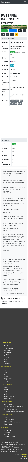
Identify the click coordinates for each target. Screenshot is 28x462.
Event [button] (12, 100)
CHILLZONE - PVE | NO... (11, 410)
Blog (5, 391)
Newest (6, 347)
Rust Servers (5, 2)
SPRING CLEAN (8, 425)
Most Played (7, 352)
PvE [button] (12, 103)
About (6, 387)
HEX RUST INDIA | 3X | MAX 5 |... (13, 406)
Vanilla (6, 381)
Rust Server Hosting (9, 436)
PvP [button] (16, 103)
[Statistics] (24, 30)
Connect (12, 31)
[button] (11, 42)
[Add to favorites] (12, 34)
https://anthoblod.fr (16, 77)
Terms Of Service (9, 396)
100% (14, 144)
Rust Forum (7, 432)
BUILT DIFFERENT (9, 421)
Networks (7, 363)
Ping (5, 359)
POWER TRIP (7, 417)
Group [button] (17, 100)
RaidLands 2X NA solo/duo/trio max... (14, 411)
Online (12, 52)
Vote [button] (3, 31)
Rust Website (7, 431)
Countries (7, 356)
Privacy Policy (8, 398)
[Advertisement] (14, 9)
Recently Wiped (8, 350)
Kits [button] (21, 100)
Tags (5, 361)
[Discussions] (3, 34)
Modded (6, 380)
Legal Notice (23, 458)
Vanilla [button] (19, 103)
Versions (6, 357)
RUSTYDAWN (8, 404)
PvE (5, 374)
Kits (5, 371)
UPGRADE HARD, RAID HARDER (13, 423)
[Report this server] (16, 34)
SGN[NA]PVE (8, 408)
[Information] (20, 30)
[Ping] (7, 34)
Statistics (6, 389)
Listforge (14, 442)
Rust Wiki (6, 434)
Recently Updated (9, 348)
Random (6, 354)
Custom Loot (7, 378)
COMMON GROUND (9, 419)
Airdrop (6, 376)
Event (5, 372)
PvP (5, 369)
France (14, 61)
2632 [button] (12, 65)
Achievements (8, 395)
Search (6, 345)
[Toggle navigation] (25, 2)
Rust (5, 393)
